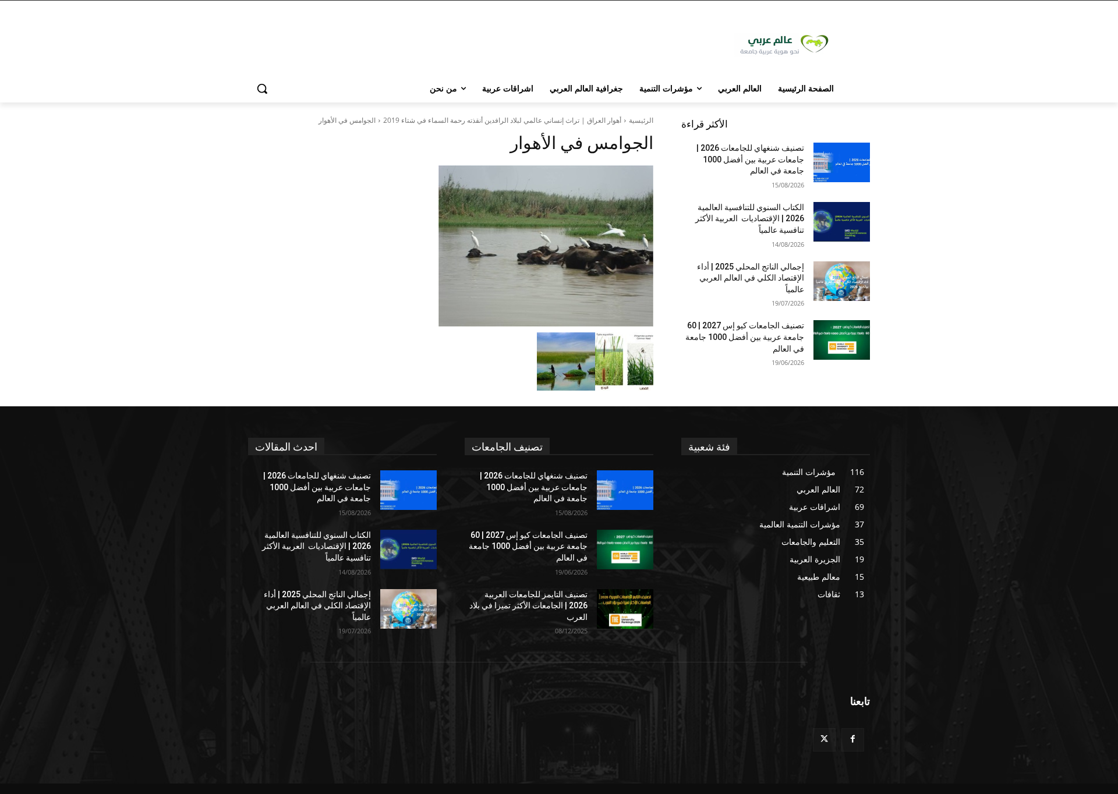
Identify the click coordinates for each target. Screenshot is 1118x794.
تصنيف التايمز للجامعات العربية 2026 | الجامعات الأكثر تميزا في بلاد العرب (528, 606)
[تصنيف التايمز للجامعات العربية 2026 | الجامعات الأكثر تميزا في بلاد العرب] (625, 609)
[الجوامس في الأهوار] (450, 246)
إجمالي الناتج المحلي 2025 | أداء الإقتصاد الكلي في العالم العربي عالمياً (750, 278)
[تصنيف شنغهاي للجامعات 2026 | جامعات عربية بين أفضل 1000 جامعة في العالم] (841, 162)
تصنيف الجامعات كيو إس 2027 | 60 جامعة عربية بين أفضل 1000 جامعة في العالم (744, 337)
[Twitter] (824, 739)
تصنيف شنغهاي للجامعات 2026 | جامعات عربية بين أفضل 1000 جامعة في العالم (750, 159)
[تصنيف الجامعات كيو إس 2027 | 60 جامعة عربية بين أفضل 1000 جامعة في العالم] (841, 340)
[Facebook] (852, 739)
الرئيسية (641, 120)
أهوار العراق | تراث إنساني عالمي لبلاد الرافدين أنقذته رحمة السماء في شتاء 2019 (502, 120)
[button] (262, 88)
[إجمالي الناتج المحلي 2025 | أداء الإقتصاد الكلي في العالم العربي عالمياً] (841, 281)
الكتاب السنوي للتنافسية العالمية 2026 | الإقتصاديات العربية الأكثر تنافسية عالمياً (749, 219)
